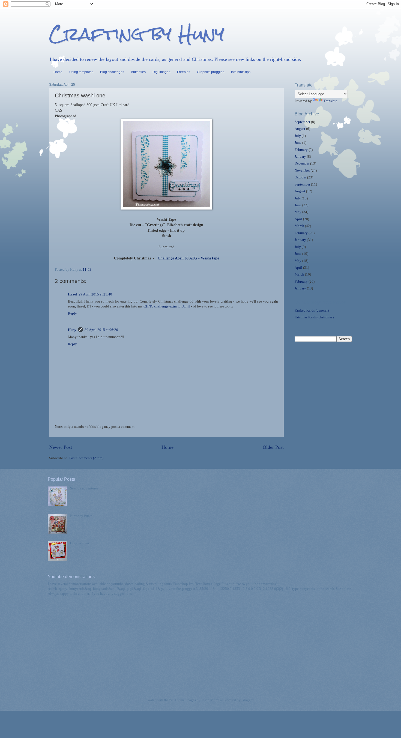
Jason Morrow (211, 700)
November (302, 170)
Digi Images (161, 72)
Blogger (247, 700)
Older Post (273, 447)
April (298, 219)
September (302, 122)
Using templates (81, 72)
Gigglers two (79, 543)
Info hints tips (240, 72)
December (302, 163)
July (298, 136)
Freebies (183, 72)
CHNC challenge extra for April (166, 306)
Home (57, 72)
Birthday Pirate (81, 516)
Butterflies (138, 72)
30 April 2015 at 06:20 (101, 330)
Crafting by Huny (136, 33)
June (298, 143)
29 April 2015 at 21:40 (95, 294)
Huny (72, 330)
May (298, 212)
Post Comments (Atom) (86, 458)
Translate (330, 101)
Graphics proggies (210, 72)
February (301, 150)
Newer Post (60, 447)
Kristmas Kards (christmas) (314, 317)
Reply (72, 313)
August (300, 129)
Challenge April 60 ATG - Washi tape (187, 258)
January (300, 157)
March (299, 226)
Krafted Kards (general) (312, 310)
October (300, 177)
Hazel (72, 294)
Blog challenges (112, 72)
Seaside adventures (84, 488)
